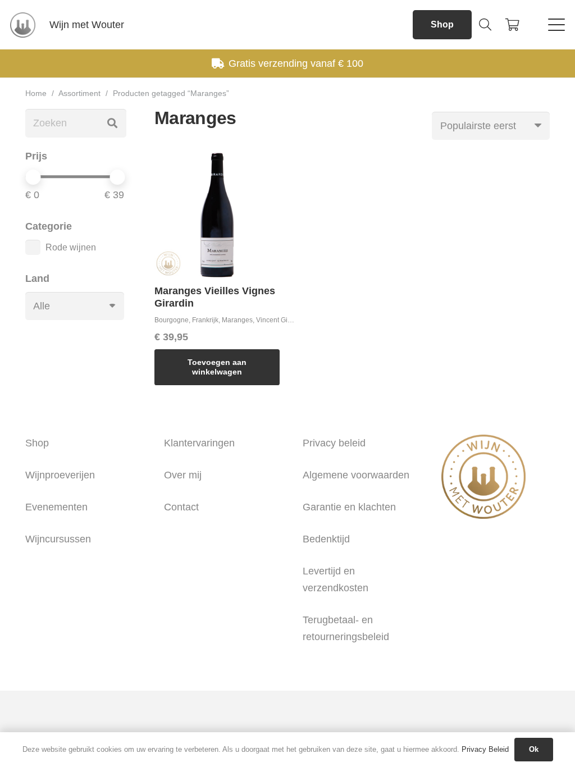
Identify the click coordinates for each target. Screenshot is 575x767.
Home (36, 93)
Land (37, 278)
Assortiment (79, 93)
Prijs (36, 156)
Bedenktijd (326, 539)
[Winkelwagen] (512, 24)
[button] (485, 25)
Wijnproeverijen (60, 475)
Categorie (48, 226)
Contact (181, 507)
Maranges (237, 320)
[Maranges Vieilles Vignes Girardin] (217, 214)
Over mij (183, 475)
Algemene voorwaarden (356, 475)
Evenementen (56, 507)
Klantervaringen (199, 443)
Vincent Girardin (280, 320)
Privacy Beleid (485, 749)
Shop (37, 443)
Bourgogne (171, 320)
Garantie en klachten (349, 507)
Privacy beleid (334, 443)
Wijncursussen (58, 539)
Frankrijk (205, 320)
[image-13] (22, 25)
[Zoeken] (112, 123)
